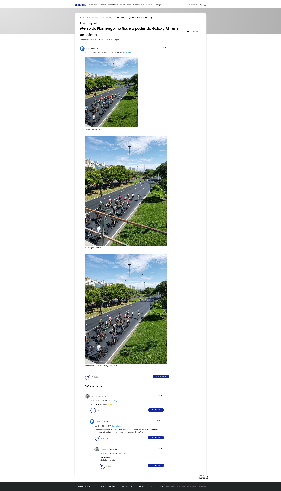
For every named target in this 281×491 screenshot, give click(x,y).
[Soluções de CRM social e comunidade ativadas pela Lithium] (203, 477)
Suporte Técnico (125, 5)
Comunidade (93, 5)
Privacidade (127, 486)
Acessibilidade (84, 486)
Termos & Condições (106, 486)
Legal (141, 486)
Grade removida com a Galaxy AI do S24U (101, 366)
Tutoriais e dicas (138, 5)
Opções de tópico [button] (193, 31)
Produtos (103, 5)
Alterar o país (157, 486)
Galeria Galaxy (113, 5)
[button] (165, 48)
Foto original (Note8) (93, 248)
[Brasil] (80, 5)
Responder (156, 410)
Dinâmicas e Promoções (154, 5)
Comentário (161, 376)
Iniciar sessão (193, 5)
